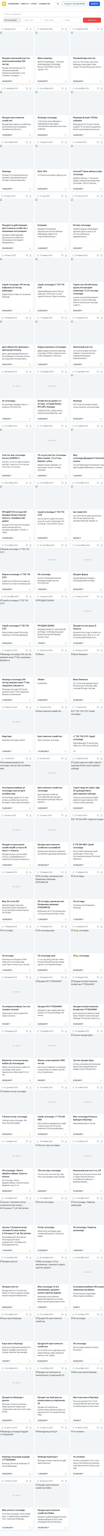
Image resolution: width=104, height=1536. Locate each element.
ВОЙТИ (94, 4)
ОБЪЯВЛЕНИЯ (13, 4)
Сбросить (92, 20)
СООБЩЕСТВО (44, 4)
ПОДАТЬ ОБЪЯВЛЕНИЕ (74, 4)
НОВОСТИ (25, 4)
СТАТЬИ (34, 4)
